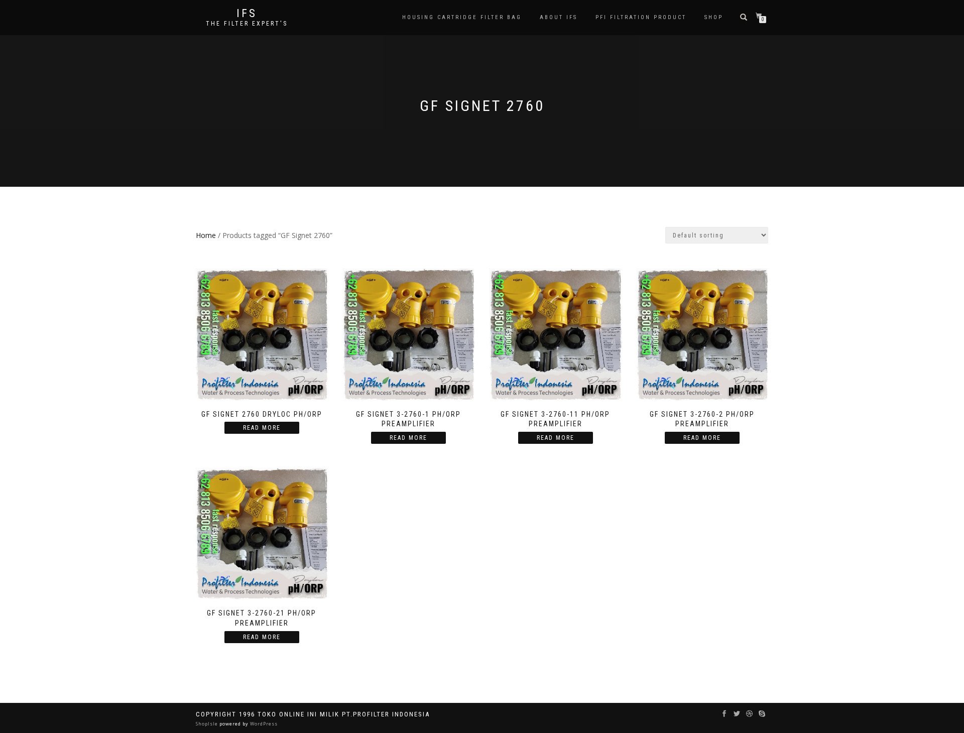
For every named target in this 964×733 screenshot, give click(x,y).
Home (206, 235)
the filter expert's (247, 23)
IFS (246, 14)
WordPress (263, 723)
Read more (262, 427)
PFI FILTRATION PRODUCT (640, 17)
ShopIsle (207, 723)
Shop (713, 17)
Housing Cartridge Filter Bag (462, 17)
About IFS (558, 17)
